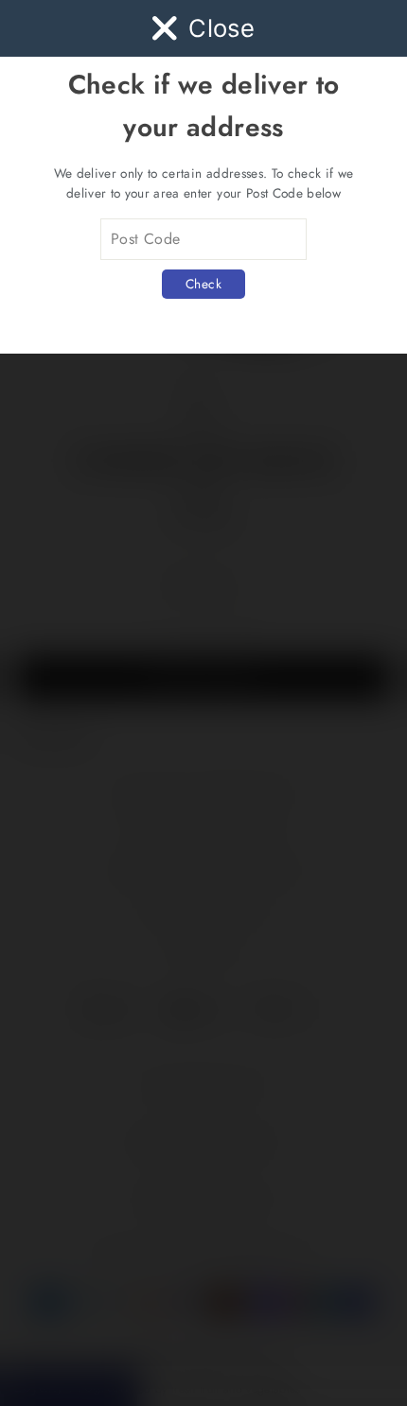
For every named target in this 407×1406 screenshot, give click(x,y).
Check (203, 283)
